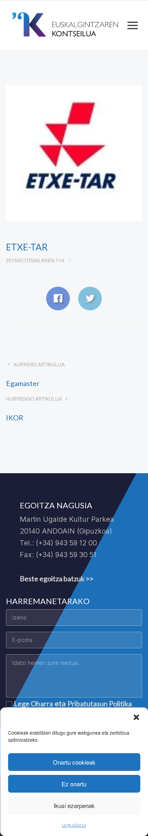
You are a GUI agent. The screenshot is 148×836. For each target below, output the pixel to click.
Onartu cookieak (74, 762)
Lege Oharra (33, 703)
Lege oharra (74, 825)
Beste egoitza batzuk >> (57, 578)
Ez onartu (74, 784)
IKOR (14, 417)
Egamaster (22, 383)
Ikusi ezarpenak (74, 805)
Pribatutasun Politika (99, 703)
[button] (136, 717)
